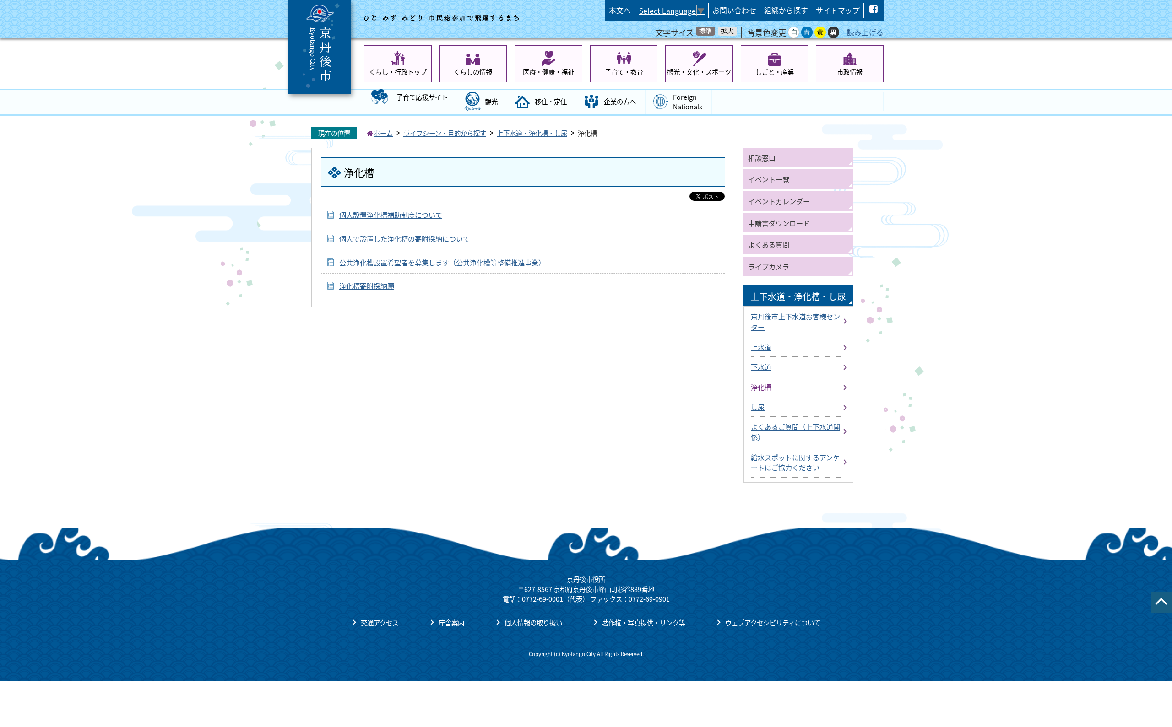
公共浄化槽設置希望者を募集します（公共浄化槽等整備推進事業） (442, 262)
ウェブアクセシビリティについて (772, 622)
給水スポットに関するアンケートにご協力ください (795, 462)
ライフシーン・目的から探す (444, 133)
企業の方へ (620, 101)
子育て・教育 (624, 71)
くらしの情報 (473, 71)
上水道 (761, 347)
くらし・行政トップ (398, 71)
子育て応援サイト (422, 97)
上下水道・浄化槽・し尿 (532, 133)
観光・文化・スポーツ (699, 71)
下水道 (761, 366)
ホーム (383, 133)
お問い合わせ (734, 10)
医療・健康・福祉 (548, 71)
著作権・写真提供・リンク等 (643, 622)
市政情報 (850, 71)
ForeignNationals (687, 102)
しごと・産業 (774, 71)
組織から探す (786, 10)
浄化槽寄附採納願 (366, 285)
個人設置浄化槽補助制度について (390, 215)
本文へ (620, 10)
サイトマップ (838, 10)
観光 (491, 101)
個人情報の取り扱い (533, 622)
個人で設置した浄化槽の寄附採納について (404, 238)
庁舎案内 (451, 622)
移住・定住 (551, 101)
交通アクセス (380, 622)
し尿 (758, 407)
